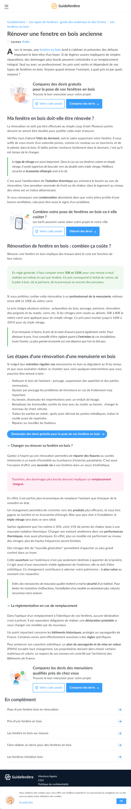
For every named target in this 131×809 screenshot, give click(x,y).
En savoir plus (26, 802)
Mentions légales (47, 776)
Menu (6, 8)
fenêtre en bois (50, 49)
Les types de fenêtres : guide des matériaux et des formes (67, 22)
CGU (41, 780)
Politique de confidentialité (53, 784)
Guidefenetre (16, 22)
